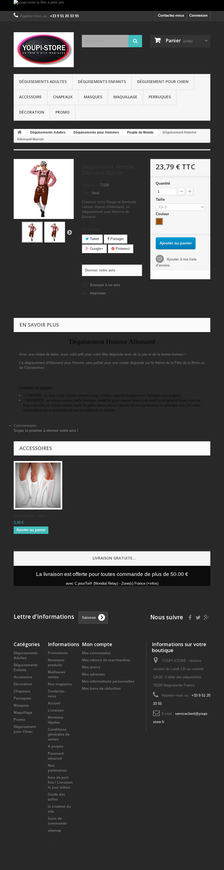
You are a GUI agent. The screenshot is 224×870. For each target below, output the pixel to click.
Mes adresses (93, 674)
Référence (90, 185)
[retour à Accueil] (19, 132)
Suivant (69, 232)
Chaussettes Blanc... (32, 515)
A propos (55, 746)
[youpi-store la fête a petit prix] (112, 5)
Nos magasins (60, 684)
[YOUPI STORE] (44, 49)
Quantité (163, 183)
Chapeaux (63, 96)
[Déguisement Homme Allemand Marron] (32, 232)
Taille (161, 199)
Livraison (56, 710)
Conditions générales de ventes (58, 734)
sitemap (54, 830)
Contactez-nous (171, 15)
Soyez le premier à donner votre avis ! (46, 430)
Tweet (94, 239)
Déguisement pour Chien (162, 81)
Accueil (54, 703)
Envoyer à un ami (105, 285)
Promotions (58, 653)
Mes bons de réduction (101, 688)
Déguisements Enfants (102, 81)
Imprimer (98, 293)
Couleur (163, 214)
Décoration (31, 112)
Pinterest (122, 249)
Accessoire (30, 96)
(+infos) (152, 583)
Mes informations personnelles (108, 681)
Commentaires (25, 426)
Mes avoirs (91, 667)
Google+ (96, 249)
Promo (62, 112)
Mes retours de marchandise (106, 660)
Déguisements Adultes (43, 81)
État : (86, 193)
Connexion (198, 15)
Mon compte (97, 644)
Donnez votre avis (100, 270)
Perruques (160, 96)
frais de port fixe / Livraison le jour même (60, 782)
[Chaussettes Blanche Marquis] (38, 485)
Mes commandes (96, 653)
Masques (93, 96)
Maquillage (125, 96)
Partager (116, 239)
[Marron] (159, 221)
